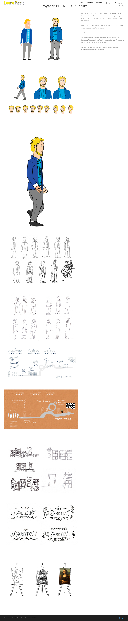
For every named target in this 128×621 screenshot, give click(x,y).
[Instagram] (106, 3)
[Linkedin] (109, 3)
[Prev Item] (119, 6)
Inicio (81, 3)
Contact (89, 3)
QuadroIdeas (33, 618)
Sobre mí (99, 3)
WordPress (17, 618)
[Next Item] (123, 6)
